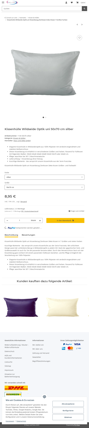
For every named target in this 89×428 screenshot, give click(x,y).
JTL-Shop (77, 425)
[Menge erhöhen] (40, 220)
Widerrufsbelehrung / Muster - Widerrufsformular (17, 346)
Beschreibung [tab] (11, 235)
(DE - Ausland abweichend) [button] (29, 211)
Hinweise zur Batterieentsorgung (12, 375)
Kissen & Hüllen (19, 138)
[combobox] (44, 177)
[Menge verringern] (7, 220)
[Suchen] (84, 8)
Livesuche (8, 362)
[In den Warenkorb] (6, 32)
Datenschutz (21, 421)
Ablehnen (68, 417)
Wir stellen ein (38, 345)
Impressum (10, 421)
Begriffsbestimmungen (41, 361)
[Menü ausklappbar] (3, 1)
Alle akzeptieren (68, 404)
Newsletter (36, 357)
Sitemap (8, 366)
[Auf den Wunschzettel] (79, 37)
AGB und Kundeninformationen (13, 356)
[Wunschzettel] (72, 2)
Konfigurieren (68, 411)
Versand (23, 201)
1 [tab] (43, 117)
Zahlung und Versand (40, 353)
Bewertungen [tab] (28, 235)
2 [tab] (45, 117)
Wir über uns (37, 349)
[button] (66, 2)
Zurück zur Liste (11, 18)
